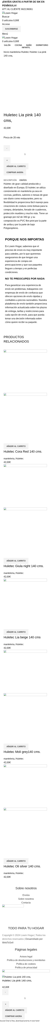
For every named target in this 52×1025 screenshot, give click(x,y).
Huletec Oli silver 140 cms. (22, 866)
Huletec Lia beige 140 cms (22, 637)
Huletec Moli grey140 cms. (22, 752)
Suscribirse (11, 29)
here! (37, 1021)
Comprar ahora (14, 172)
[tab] (10, 180)
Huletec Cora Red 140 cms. (23, 451)
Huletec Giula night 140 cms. (24, 566)
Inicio (7, 52)
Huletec (25, 52)
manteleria (15, 52)
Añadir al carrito (16, 166)
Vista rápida (7, 439)
